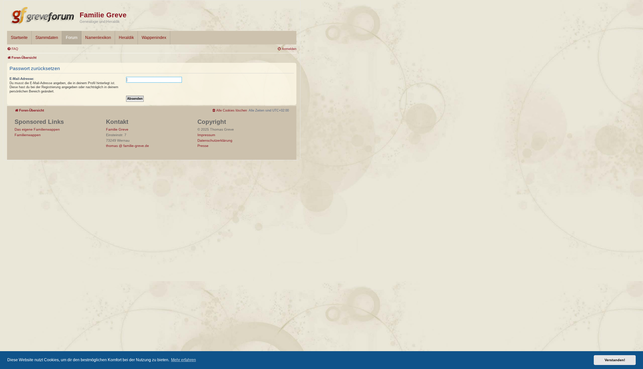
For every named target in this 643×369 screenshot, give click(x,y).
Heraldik (126, 37)
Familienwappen (28, 135)
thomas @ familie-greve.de (127, 146)
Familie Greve (103, 15)
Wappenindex (154, 37)
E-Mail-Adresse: (22, 79)
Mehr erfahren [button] (183, 360)
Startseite (19, 37)
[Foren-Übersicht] (43, 14)
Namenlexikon (98, 37)
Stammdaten (46, 37)
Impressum (206, 135)
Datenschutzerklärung (214, 140)
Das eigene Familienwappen (37, 129)
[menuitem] (12, 48)
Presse (202, 146)
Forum (71, 37)
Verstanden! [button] (615, 360)
